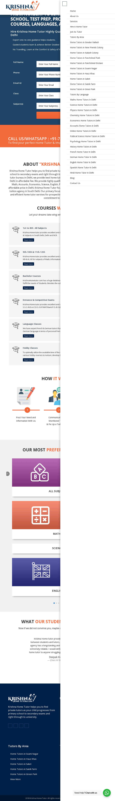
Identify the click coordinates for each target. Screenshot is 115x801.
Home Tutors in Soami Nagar (24, 753)
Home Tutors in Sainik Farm (23, 769)
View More (15, 779)
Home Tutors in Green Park (23, 774)
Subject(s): (18, 104)
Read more (28, 240)
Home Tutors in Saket (20, 763)
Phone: (16, 72)
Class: (16, 93)
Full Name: (18, 62)
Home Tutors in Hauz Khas (23, 758)
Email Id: (17, 83)
